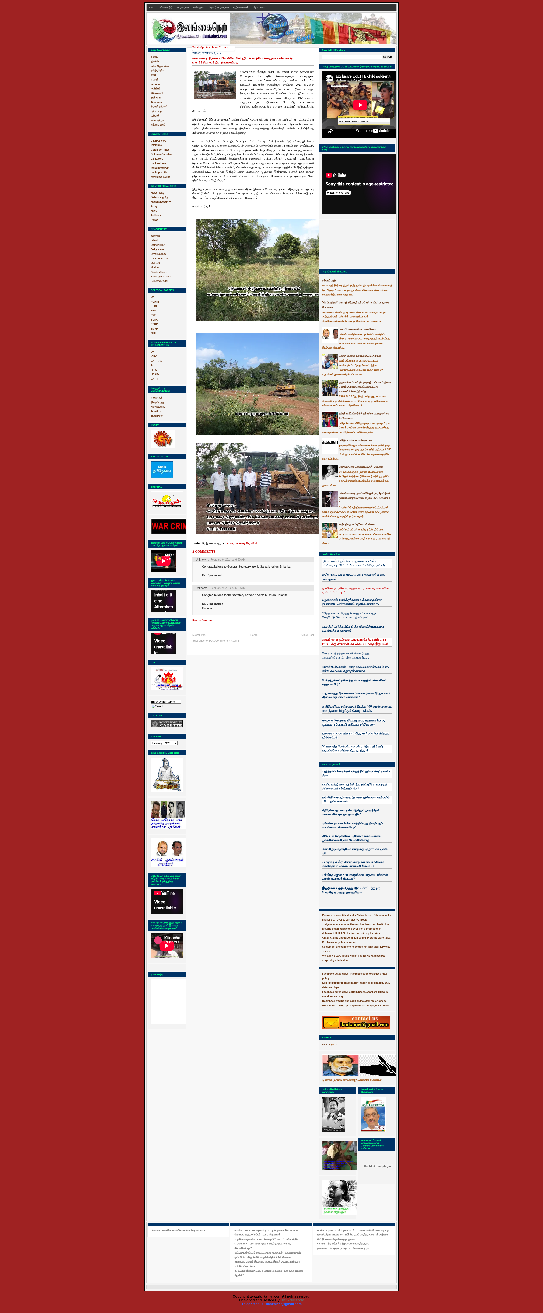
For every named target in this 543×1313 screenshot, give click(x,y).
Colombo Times (160, 149)
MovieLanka (158, 406)
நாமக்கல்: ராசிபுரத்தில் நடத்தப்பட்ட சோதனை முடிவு (343, 1248)
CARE (154, 378)
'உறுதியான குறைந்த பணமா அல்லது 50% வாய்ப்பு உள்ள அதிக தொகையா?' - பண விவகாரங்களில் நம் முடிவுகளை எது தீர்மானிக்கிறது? (266, 1244)
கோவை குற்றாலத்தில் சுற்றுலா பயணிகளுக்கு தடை (343, 1243)
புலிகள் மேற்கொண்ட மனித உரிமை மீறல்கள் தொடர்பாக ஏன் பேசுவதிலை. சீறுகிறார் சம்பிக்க (355, 668)
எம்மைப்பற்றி (166, 7)
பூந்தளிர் (155, 115)
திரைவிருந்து (157, 402)
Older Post (307, 635)
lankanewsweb (160, 167)
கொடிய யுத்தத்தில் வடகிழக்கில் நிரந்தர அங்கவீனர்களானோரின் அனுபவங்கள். (346, 655)
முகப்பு (152, 7)
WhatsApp (199, 47)
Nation (155, 267)
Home (254, 635)
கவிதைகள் (199, 7)
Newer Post (199, 635)
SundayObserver (161, 276)
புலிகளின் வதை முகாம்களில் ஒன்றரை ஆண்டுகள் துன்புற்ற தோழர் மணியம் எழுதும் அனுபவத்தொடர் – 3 (365, 498)
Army (154, 206)
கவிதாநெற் (156, 397)
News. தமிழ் (157, 192)
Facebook (212, 47)
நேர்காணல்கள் (241, 7)
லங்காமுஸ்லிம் (158, 124)
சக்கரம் (154, 79)
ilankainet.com (293, 1300)
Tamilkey (156, 411)
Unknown (202, 559)
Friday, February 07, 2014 (241, 543)
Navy (154, 210)
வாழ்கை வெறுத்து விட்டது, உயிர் (343, 720)
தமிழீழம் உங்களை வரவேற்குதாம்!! (356, 440)
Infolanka (156, 145)
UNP (153, 297)
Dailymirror (158, 245)
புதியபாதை (156, 111)
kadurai (326, 1044)
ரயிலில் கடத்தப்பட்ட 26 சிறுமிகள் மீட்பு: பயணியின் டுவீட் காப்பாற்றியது (353, 1230)
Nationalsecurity (161, 201)
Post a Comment (203, 620)
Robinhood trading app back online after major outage (354, 1000)
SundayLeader (159, 281)
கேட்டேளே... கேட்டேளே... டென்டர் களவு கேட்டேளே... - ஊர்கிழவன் (355, 576)
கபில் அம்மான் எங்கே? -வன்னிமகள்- (358, 329)
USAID (155, 374)
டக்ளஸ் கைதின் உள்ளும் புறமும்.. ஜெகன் (360, 355)
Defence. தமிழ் (159, 197)
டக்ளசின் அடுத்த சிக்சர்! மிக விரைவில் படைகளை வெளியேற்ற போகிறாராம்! (353, 628)
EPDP (154, 324)
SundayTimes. (159, 272)
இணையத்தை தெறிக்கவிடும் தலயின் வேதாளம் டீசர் (179, 1230)
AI (152, 365)
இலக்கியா (156, 61)
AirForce (156, 215)
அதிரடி (154, 56)
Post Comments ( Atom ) (224, 640)
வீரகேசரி (155, 263)
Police (154, 220)
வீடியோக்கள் (259, 7)
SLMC (154, 319)
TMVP (154, 328)
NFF (153, 333)
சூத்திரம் (155, 88)
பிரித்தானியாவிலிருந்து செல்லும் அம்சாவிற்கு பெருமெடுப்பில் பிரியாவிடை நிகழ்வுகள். (349, 615)
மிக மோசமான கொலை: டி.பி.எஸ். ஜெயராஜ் (361, 466)
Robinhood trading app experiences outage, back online (355, 1005)
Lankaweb (157, 158)
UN (153, 351)
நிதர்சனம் (156, 97)
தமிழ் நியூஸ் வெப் (160, 65)
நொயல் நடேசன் (159, 106)
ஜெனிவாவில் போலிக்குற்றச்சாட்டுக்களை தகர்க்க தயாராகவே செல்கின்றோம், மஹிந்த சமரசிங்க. (352, 601)
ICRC (154, 356)
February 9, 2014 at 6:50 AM (227, 559)
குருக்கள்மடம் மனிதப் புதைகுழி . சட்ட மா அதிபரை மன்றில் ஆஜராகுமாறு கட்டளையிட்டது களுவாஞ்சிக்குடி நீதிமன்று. (365, 387)
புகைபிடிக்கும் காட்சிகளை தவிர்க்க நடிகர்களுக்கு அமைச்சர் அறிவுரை (352, 1234)
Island (154, 240)
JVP (153, 315)
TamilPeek (157, 415)
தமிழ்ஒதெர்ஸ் (158, 70)
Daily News (157, 249)
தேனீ (153, 74)
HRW (154, 370)
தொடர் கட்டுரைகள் (219, 7)
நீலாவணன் (156, 102)
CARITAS (156, 360)
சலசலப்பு (155, 84)
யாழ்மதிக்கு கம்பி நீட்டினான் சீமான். (357, 524)
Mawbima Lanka (160, 176)
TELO (154, 310)
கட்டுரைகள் (183, 7)
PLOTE (155, 301)
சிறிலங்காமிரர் (158, 93)
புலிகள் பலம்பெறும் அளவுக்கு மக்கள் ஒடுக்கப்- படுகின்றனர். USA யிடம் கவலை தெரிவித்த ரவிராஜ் (353, 563)
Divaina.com (158, 253)
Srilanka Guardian (161, 154)
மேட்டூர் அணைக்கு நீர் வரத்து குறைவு (336, 1239)
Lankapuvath (159, 172)
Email (225, 47)
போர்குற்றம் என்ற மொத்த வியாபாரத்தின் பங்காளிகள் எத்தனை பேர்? (354, 682)
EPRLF (155, 306)
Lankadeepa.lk (159, 258)
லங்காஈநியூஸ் (158, 120)
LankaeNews (159, 163)
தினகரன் (155, 235)
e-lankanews (158, 140)
